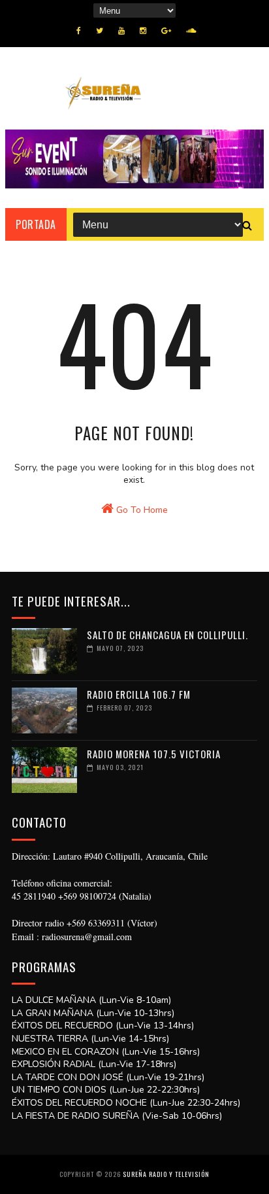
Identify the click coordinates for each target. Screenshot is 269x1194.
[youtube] (121, 31)
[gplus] (166, 31)
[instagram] (143, 31)
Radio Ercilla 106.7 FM (139, 694)
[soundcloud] (191, 31)
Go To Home (141, 510)
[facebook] (79, 31)
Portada (36, 224)
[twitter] (99, 31)
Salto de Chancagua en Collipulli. (167, 634)
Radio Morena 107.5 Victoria (154, 753)
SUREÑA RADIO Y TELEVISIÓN (166, 1174)
